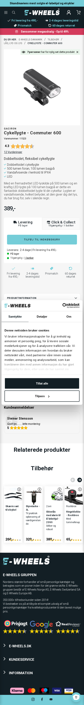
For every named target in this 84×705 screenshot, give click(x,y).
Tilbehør (53, 39)
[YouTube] (50, 700)
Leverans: (13, 250)
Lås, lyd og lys (13, 43)
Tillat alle (42, 383)
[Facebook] (42, 700)
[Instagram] (33, 700)
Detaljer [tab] (42, 316)
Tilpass (40, 396)
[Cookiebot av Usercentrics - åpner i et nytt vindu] (62, 305)
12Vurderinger (13, 152)
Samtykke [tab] (15, 316)
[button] (77, 52)
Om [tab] (68, 316)
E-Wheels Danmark (30, 39)
